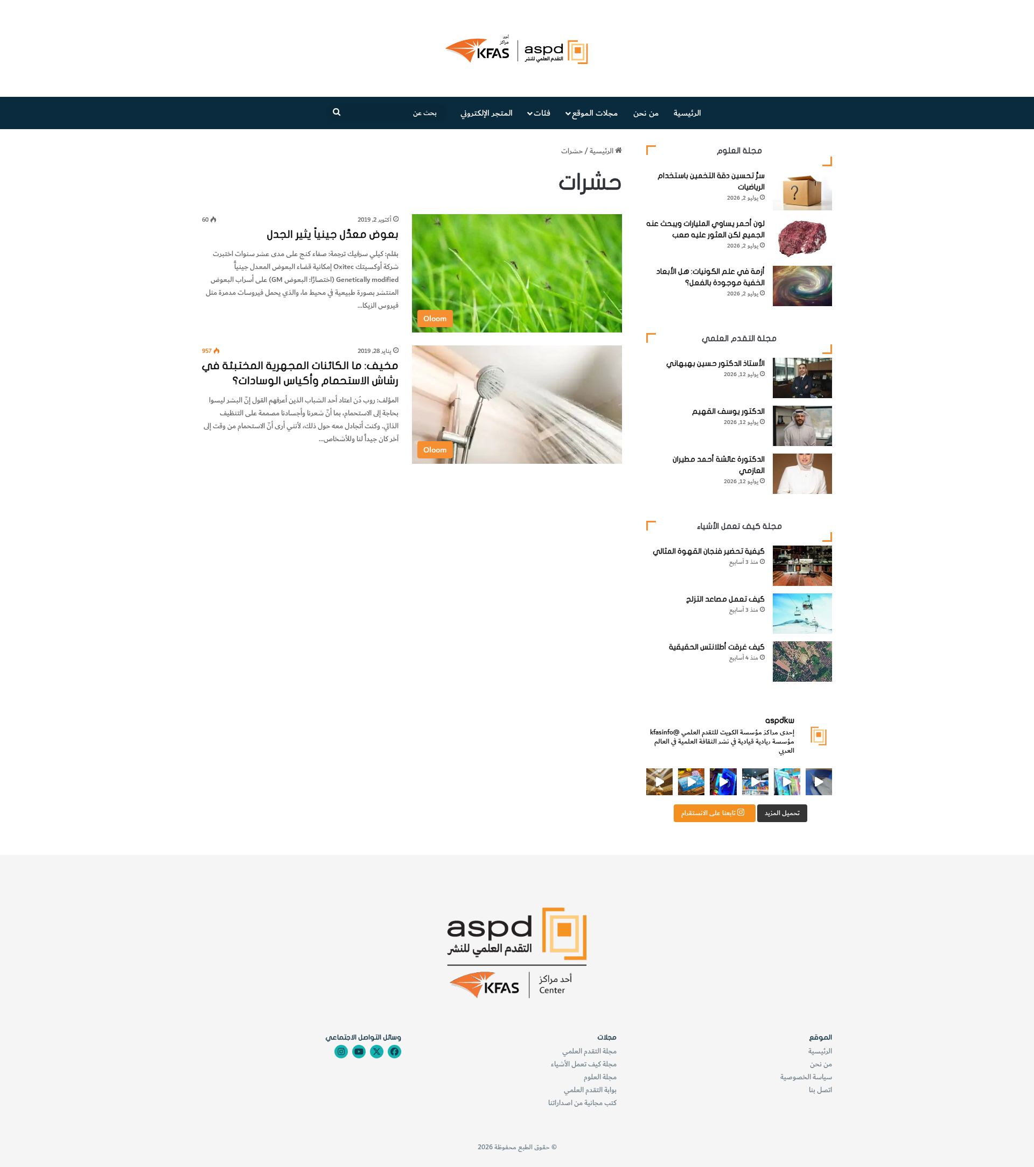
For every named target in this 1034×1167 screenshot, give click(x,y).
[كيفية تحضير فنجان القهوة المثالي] (802, 566)
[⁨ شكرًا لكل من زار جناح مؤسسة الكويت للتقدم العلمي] (819, 781)
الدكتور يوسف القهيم (728, 411)
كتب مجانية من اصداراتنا (582, 1103)
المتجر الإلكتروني (486, 113)
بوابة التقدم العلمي (590, 1090)
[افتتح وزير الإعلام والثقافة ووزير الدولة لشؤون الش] (787, 781)
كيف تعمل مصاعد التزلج (725, 599)
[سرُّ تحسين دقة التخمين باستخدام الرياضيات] (802, 190)
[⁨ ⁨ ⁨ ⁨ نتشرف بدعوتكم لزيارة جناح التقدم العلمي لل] (755, 781)
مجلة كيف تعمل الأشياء (584, 1064)
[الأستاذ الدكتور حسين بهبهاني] (802, 378)
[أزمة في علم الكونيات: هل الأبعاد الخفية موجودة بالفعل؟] (802, 286)
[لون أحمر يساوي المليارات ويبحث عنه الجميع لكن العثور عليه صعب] (802, 238)
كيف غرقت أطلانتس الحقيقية (717, 647)
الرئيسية (687, 113)
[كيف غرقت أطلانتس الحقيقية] (802, 661)
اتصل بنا (820, 1090)
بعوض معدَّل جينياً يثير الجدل (333, 234)
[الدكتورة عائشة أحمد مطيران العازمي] (802, 474)
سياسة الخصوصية (806, 1077)
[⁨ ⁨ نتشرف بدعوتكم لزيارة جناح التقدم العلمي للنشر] (691, 781)
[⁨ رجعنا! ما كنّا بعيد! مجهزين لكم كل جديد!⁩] (659, 781)
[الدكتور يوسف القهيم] (802, 426)
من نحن (646, 113)
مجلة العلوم (600, 1077)
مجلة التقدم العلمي (589, 1051)
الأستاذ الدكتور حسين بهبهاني (715, 363)
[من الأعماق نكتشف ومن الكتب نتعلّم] (723, 781)
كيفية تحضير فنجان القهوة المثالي (709, 551)
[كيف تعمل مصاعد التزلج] (802, 613)
